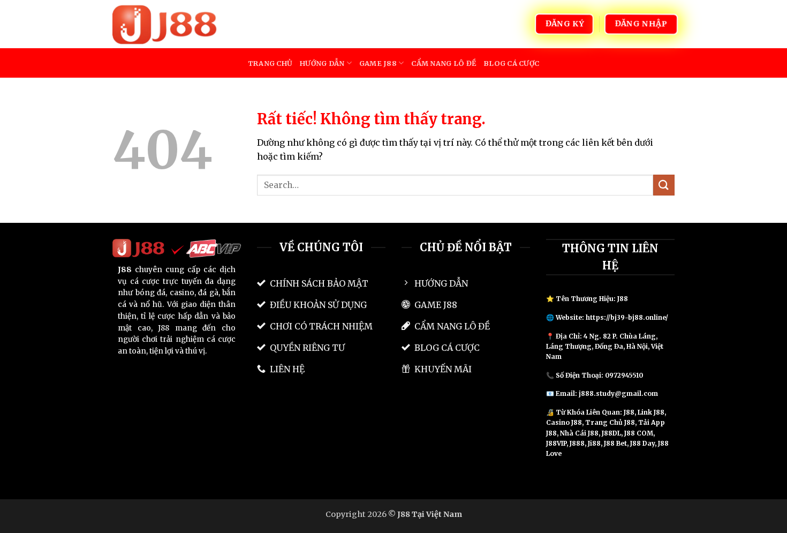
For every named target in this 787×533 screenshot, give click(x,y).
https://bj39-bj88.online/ (627, 317)
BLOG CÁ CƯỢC (511, 63)
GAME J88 (378, 63)
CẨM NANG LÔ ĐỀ (443, 63)
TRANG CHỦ (270, 63)
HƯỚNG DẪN (322, 63)
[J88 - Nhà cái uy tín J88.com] (166, 24)
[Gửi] (664, 185)
